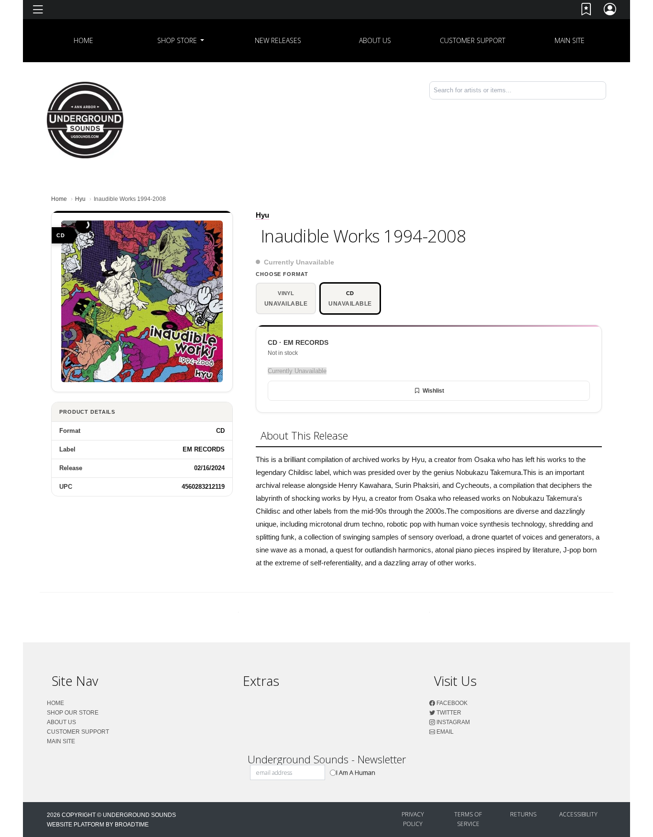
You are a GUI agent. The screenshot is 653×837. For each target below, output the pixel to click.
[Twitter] (601, 108)
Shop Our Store (72, 712)
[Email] (605, 108)
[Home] (85, 119)
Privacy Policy (413, 819)
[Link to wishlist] (586, 11)
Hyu (80, 199)
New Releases (278, 40)
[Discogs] (574, 115)
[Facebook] (599, 108)
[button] (180, 40)
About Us (375, 40)
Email (444, 731)
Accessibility (578, 814)
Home (59, 199)
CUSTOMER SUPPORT (472, 40)
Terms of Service (468, 819)
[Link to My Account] (610, 11)
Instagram (452, 722)
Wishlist (433, 390)
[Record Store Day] (590, 115)
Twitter (448, 712)
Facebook (451, 703)
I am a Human (355, 772)
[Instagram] (603, 108)
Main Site (570, 40)
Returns (523, 814)
